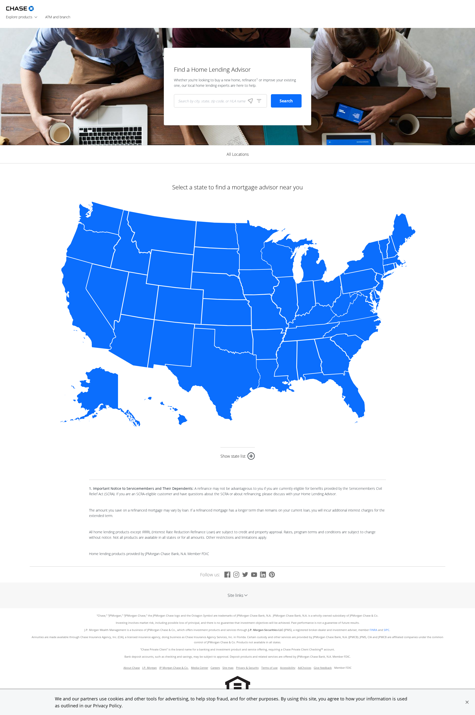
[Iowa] (259, 282)
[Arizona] (131, 341)
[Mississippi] (286, 362)
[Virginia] (353, 309)
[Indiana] (306, 298)
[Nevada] (107, 297)
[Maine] (403, 233)
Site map (228, 668)
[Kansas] (226, 312)
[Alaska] (99, 397)
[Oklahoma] (224, 339)
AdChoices (304, 668)
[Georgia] (333, 356)
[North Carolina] (353, 328)
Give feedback (323, 668)
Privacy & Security (247, 668)
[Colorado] (178, 305)
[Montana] (161, 233)
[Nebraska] (218, 285)
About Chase (131, 668)
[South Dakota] (215, 262)
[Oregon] (93, 245)
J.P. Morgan (149, 668)
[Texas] (212, 374)
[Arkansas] (268, 344)
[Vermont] (383, 248)
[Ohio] (327, 291)
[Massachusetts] (395, 260)
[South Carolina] (348, 346)
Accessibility (287, 668)
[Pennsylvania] (359, 281)
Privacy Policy (107, 706)
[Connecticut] (389, 268)
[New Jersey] (379, 283)
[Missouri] (266, 313)
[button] (467, 702)
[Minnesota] (257, 244)
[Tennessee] (311, 331)
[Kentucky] (311, 316)
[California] (88, 302)
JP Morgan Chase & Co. (174, 668)
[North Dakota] (216, 234)
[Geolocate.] (250, 100)
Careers (215, 668)
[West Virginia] (346, 301)
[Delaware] (376, 292)
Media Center (199, 668)
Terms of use (269, 668)
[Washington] (100, 218)
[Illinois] (284, 300)
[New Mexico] (171, 344)
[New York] (370, 260)
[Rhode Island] (396, 266)
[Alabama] (309, 360)
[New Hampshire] (392, 246)
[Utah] (139, 295)
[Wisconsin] (279, 257)
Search (286, 101)
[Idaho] (130, 242)
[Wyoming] (169, 269)
